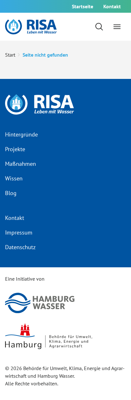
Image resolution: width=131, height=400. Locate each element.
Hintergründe (21, 134)
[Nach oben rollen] (116, 385)
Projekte (15, 149)
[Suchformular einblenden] (99, 27)
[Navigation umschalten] (117, 27)
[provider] (31, 27)
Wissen (14, 178)
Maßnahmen (20, 163)
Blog (11, 193)
